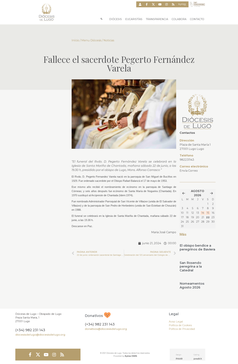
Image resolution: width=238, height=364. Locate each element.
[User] (140, 4)
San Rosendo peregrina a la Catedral (191, 266)
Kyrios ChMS (131, 356)
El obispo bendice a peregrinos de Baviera (197, 247)
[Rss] (173, 4)
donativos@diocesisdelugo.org (106, 329)
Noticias (108, 40)
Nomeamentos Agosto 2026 (192, 285)
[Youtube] (160, 4)
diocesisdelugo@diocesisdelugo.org (40, 334)
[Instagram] (166, 4)
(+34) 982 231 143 (30, 330)
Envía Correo (189, 170)
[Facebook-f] (146, 4)
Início (75, 40)
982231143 (187, 159)
